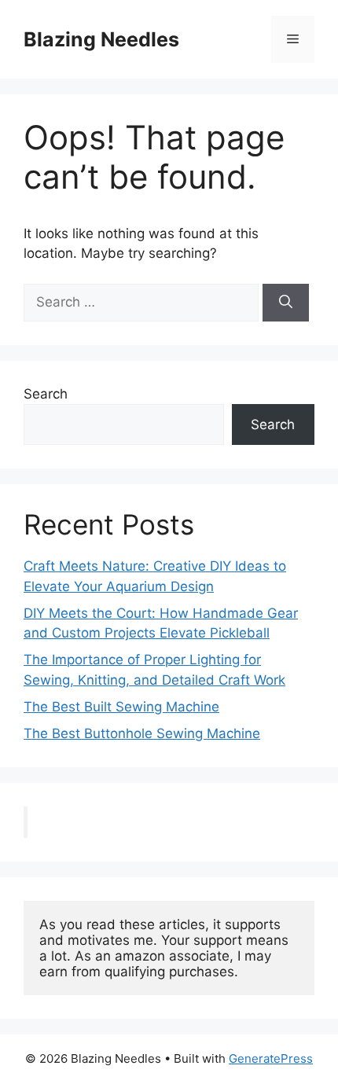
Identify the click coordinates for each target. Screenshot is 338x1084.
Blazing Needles (101, 39)
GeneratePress (271, 1058)
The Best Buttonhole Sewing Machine (142, 733)
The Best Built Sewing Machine (121, 707)
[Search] (286, 303)
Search (46, 394)
